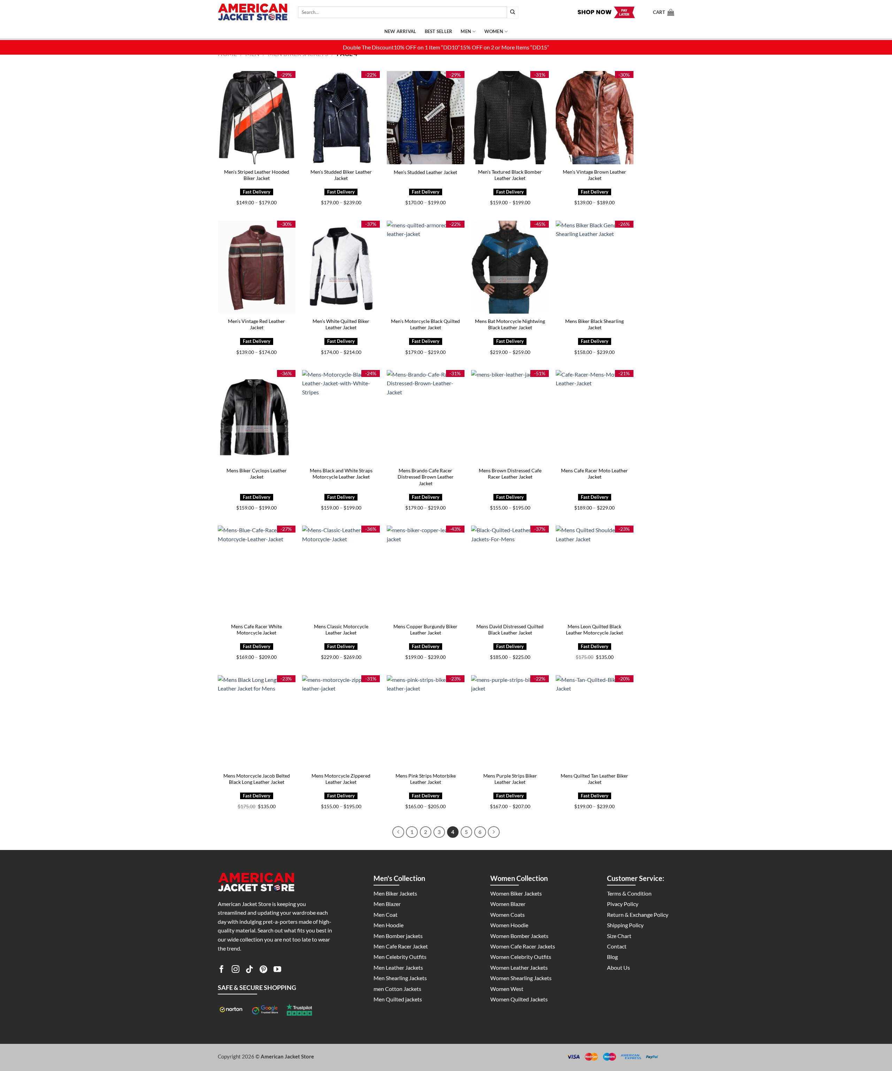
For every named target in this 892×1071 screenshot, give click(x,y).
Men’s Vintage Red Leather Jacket (256, 324)
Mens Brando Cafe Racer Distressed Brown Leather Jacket (426, 476)
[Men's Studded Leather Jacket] (425, 117)
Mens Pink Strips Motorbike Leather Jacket (425, 779)
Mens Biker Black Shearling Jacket (594, 324)
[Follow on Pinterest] (263, 970)
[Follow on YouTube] (277, 970)
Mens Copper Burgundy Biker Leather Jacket (425, 629)
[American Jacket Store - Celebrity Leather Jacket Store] (252, 12)
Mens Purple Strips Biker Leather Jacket (510, 779)
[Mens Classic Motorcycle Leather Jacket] (341, 572)
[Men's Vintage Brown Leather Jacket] (594, 117)
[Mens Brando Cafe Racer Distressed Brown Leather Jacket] (425, 416)
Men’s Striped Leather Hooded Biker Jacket (256, 175)
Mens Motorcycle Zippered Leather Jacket (341, 779)
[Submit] (512, 12)
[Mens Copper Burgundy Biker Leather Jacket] (425, 572)
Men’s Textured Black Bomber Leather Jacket (510, 175)
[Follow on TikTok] (249, 970)
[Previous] (398, 832)
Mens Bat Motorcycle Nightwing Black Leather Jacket (510, 324)
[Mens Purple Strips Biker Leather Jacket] (510, 721)
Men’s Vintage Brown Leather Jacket (594, 175)
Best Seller (439, 31)
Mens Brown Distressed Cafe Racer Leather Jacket (510, 473)
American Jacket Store (287, 1056)
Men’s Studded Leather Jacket (425, 172)
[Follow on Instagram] (235, 970)
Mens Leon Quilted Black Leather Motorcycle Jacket (594, 629)
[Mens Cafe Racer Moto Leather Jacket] (594, 416)
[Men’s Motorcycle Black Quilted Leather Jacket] (425, 267)
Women (493, 31)
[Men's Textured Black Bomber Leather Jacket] (510, 117)
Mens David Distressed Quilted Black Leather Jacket (510, 629)
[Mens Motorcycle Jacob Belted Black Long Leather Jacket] (256, 721)
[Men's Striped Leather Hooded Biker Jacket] (256, 117)
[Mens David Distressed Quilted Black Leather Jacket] (510, 572)
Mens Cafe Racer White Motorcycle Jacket (256, 629)
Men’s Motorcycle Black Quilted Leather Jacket (425, 324)
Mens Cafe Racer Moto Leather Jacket (594, 473)
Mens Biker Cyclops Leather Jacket (256, 473)
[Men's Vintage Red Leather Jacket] (256, 267)
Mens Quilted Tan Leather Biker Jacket (594, 779)
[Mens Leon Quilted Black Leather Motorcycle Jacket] (594, 572)
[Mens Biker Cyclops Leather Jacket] (256, 416)
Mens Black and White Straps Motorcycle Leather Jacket (341, 473)
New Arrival (400, 31)
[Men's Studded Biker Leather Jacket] (341, 117)
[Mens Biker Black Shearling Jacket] (594, 267)
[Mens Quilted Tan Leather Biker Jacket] (594, 721)
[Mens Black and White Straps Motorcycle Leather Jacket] (341, 416)
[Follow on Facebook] (221, 970)
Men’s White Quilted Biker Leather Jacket (341, 324)
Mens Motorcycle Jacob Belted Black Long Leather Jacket (256, 779)
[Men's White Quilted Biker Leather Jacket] (341, 267)
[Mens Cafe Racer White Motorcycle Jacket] (256, 572)
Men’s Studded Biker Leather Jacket (341, 175)
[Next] (494, 832)
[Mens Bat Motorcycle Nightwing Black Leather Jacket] (510, 267)
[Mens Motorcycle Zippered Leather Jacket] (341, 721)
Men (466, 31)
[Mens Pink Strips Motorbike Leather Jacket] (425, 721)
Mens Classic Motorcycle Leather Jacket (341, 629)
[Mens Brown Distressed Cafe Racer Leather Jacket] (510, 416)
